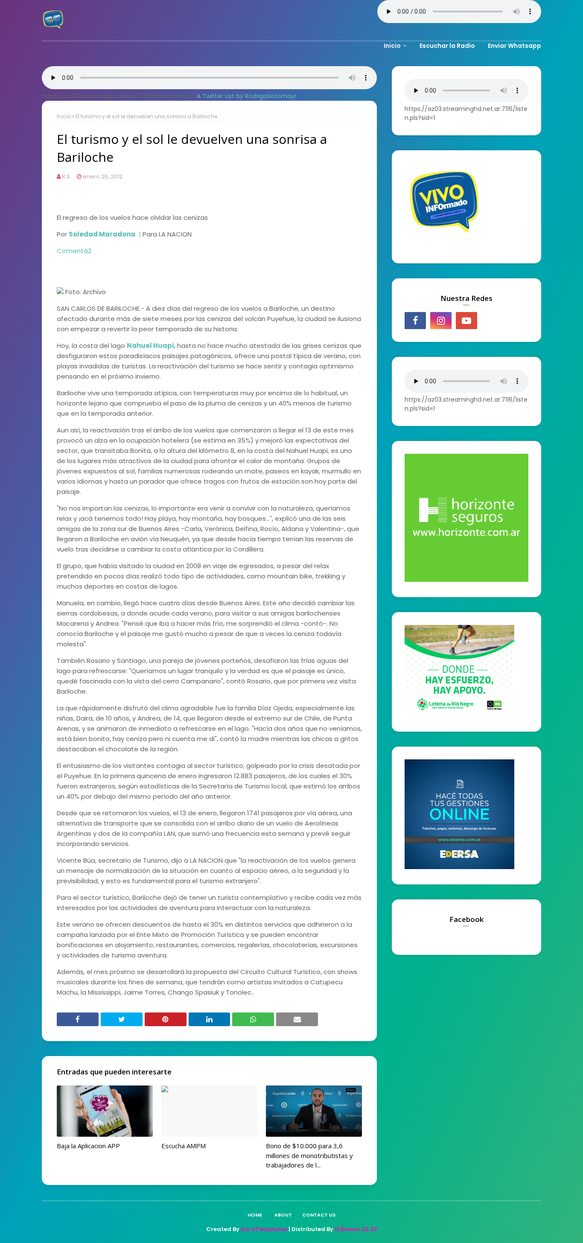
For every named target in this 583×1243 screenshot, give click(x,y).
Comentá (74, 250)
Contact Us (318, 1214)
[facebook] (415, 320)
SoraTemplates (264, 1229)
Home (255, 1214)
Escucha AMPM (183, 1145)
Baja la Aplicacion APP (88, 1145)
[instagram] (441, 320)
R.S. (66, 176)
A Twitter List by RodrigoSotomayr (247, 96)
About (283, 1214)
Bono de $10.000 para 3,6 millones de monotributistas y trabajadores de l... (309, 1155)
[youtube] (466, 320)
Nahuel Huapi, (151, 345)
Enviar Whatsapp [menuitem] (514, 45)
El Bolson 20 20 (356, 1229)
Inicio (64, 116)
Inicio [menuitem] (392, 45)
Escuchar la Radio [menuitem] (447, 45)
